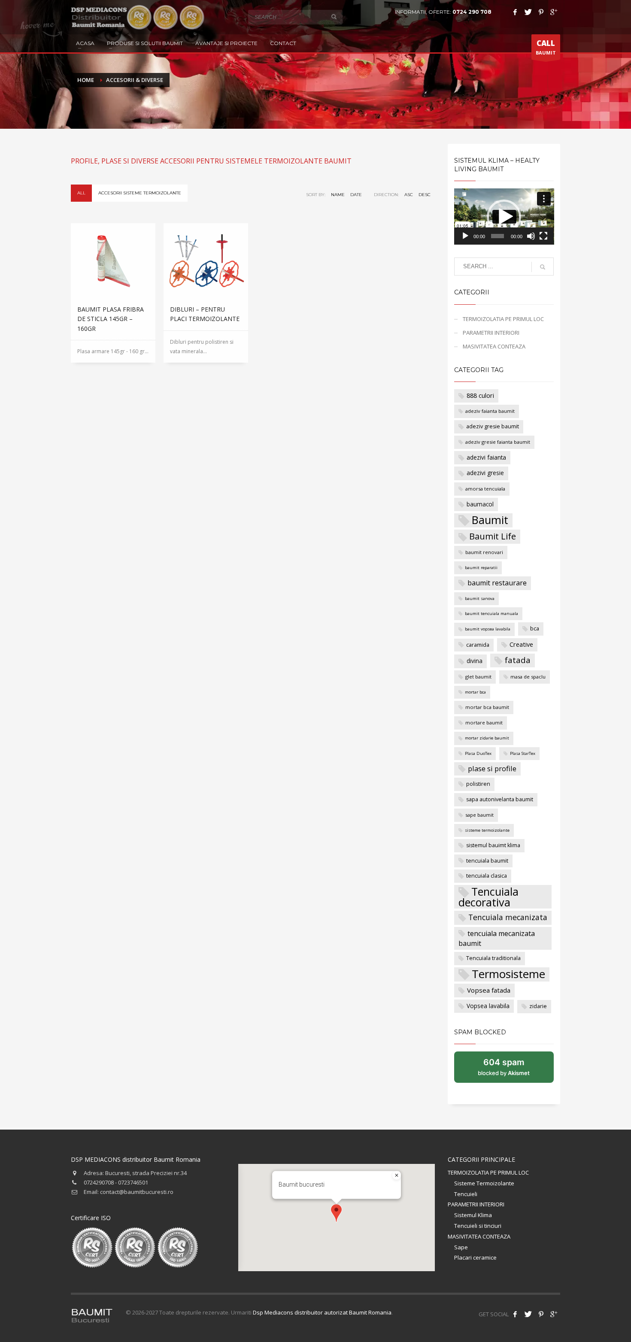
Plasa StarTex (522, 753)
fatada (518, 660)
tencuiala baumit (487, 860)
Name (338, 194)
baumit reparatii (481, 567)
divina (474, 661)
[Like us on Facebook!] (515, 1314)
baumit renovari (484, 552)
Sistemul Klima (473, 1215)
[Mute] (531, 236)
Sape (461, 1247)
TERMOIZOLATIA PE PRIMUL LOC (503, 319)
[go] (334, 17)
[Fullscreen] (543, 236)
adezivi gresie (485, 473)
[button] (504, 217)
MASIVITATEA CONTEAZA (494, 346)
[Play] (465, 236)
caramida (477, 644)
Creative (521, 644)
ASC (408, 194)
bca (534, 628)
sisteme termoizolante (487, 830)
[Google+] (553, 12)
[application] (504, 216)
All (81, 193)
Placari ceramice (475, 1257)
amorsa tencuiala (485, 488)
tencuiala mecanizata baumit (496, 938)
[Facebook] (515, 12)
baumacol (480, 504)
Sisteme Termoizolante (484, 1183)
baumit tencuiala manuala (491, 613)
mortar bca (475, 692)
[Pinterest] (540, 12)
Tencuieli (465, 1194)
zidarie (538, 1006)
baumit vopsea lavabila (487, 629)
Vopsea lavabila (488, 1006)
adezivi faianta (486, 457)
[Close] (396, 1175)
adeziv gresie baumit (492, 426)
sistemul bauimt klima (493, 845)
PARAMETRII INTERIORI (491, 332)
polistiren (478, 784)
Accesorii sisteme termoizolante (139, 193)
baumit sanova (479, 598)
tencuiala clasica (486, 875)
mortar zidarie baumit (487, 738)
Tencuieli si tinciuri (477, 1226)
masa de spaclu (528, 676)
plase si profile (492, 768)
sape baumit (479, 815)
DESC (425, 194)
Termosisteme (508, 974)
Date (356, 194)
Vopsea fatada (488, 990)
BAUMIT (546, 47)
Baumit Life (492, 536)
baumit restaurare (497, 583)
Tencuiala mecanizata (507, 917)
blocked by (513, 1070)
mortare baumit (484, 722)
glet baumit (478, 676)
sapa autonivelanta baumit (499, 799)
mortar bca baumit (487, 707)
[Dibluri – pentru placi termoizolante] (206, 260)
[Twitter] (528, 12)
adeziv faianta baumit (490, 411)
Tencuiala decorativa (488, 897)
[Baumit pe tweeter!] (528, 1314)
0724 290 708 (471, 12)
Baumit (490, 520)
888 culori (480, 395)
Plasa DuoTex (478, 753)
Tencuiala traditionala (493, 958)
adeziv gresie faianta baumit (497, 442)
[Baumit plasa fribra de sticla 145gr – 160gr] (113, 260)
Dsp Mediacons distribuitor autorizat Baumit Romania (322, 1312)
